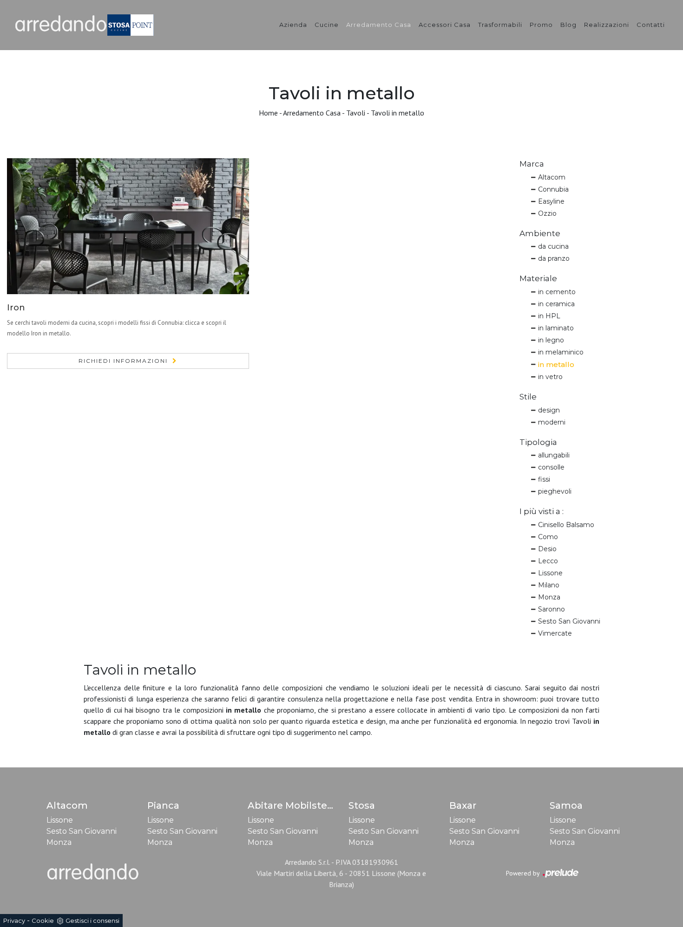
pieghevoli (554, 491)
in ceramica (556, 304)
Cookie (43, 920)
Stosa (361, 805)
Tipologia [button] (538, 442)
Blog (568, 24)
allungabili (554, 455)
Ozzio (547, 213)
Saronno (551, 609)
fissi (544, 479)
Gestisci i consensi (92, 920)
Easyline (551, 201)
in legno (551, 340)
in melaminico (561, 352)
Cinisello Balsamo (566, 525)
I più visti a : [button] (541, 511)
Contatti (651, 24)
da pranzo (554, 258)
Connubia (553, 189)
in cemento (557, 292)
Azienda (293, 24)
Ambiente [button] (539, 233)
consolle (551, 467)
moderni (551, 422)
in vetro (550, 377)
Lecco (548, 561)
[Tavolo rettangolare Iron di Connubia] (128, 226)
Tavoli (355, 112)
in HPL (549, 316)
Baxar (462, 805)
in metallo (556, 364)
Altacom (551, 177)
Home (268, 112)
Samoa (566, 805)
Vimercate (555, 633)
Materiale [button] (538, 278)
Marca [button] (531, 163)
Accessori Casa (445, 24)
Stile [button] (528, 396)
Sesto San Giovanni (569, 621)
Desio (547, 549)
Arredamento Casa (378, 24)
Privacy (14, 920)
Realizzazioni (606, 24)
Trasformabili (500, 24)
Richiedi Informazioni (123, 360)
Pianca (163, 805)
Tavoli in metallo (397, 112)
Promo (541, 24)
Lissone (550, 573)
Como (548, 537)
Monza (549, 597)
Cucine (327, 24)
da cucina (553, 246)
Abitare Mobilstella (293, 805)
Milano (548, 585)
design (549, 410)
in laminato (556, 328)
